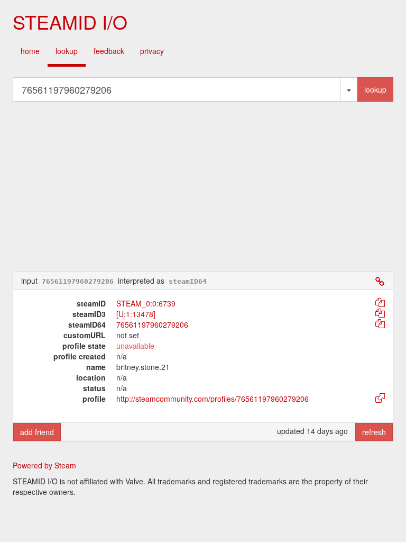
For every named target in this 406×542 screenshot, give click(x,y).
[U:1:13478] (135, 314)
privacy (152, 51)
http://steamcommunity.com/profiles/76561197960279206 (212, 398)
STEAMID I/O (70, 21)
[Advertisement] (203, 186)
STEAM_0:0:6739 (146, 303)
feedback (109, 51)
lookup (67, 51)
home (30, 51)
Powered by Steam (44, 465)
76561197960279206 (152, 324)
